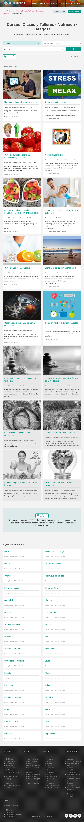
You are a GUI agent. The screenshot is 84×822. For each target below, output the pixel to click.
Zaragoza (39, 11)
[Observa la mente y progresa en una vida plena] (22, 361)
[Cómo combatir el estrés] (62, 84)
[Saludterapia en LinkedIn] (75, 816)
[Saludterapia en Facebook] (66, 816)
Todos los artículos (53, 787)
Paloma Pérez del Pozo (70, 328)
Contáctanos (10, 816)
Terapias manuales (73, 779)
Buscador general (12, 757)
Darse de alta (10, 808)
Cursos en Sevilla (32, 776)
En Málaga (9, 770)
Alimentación (51, 757)
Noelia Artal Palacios (58, 218)
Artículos (62, 3)
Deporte (49, 765)
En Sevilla (9, 765)
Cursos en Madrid (32, 768)
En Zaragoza (10, 768)
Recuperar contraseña (14, 814)
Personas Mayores (53, 776)
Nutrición (6, 13)
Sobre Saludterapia (12, 805)
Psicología (50, 779)
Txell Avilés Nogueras (28, 440)
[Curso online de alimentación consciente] (22, 415)
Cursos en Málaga (32, 781)
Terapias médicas (73, 781)
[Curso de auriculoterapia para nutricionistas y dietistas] (22, 137)
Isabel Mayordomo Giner (29, 162)
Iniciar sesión (75, 11)
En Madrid (9, 759)
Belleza (49, 763)
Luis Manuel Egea (27, 107)
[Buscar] (73, 49)
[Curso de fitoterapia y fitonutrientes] (62, 415)
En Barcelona (10, 761)
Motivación (50, 772)
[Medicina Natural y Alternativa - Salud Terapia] (14, 3)
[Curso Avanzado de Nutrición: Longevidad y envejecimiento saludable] (22, 193)
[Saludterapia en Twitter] (71, 816)
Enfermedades (52, 770)
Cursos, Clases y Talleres (25, 11)
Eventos (54, 3)
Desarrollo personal (73, 757)
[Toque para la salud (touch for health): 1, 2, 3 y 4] (62, 193)
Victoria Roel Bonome (28, 218)
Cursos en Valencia (33, 774)
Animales (50, 759)
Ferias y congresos (33, 765)
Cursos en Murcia (32, 783)
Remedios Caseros (53, 785)
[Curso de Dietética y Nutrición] (22, 250)
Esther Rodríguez (27, 330)
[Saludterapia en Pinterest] (79, 816)
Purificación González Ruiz (71, 437)
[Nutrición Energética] (62, 137)
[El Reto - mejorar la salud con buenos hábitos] (22, 465)
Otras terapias (72, 792)
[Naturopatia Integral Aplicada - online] (22, 84)
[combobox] (22, 43)
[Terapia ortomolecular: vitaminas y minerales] (62, 465)
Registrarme (60, 11)
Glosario (69, 3)
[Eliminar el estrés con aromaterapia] (62, 250)
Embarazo (50, 768)
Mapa (17, 66)
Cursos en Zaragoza (33, 779)
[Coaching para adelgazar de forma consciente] (22, 305)
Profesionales (44, 3)
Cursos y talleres (32, 759)
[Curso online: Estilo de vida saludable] (62, 305)
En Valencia (10, 763)
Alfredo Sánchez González (30, 490)
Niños (49, 774)
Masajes (70, 759)
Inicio (4, 11)
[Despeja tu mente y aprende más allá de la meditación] (62, 361)
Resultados (8, 66)
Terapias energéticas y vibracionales (71, 770)
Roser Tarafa (67, 273)
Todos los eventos (32, 757)
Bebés (49, 761)
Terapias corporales (74, 761)
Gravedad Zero (27, 386)
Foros (76, 3)
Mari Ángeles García (69, 107)
